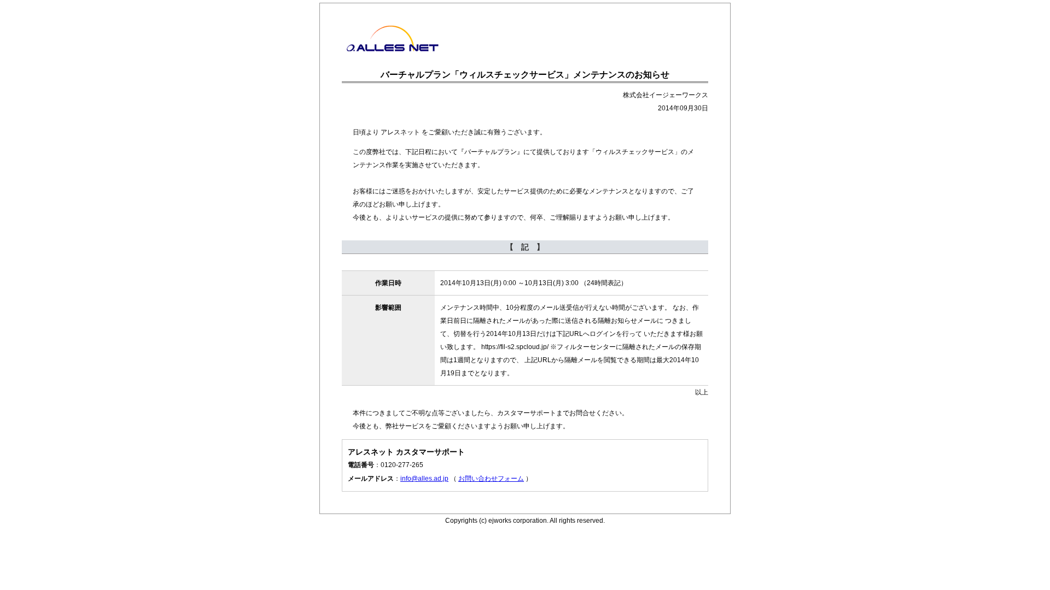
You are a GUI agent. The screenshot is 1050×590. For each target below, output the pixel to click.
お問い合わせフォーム (491, 478)
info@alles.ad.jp (424, 478)
